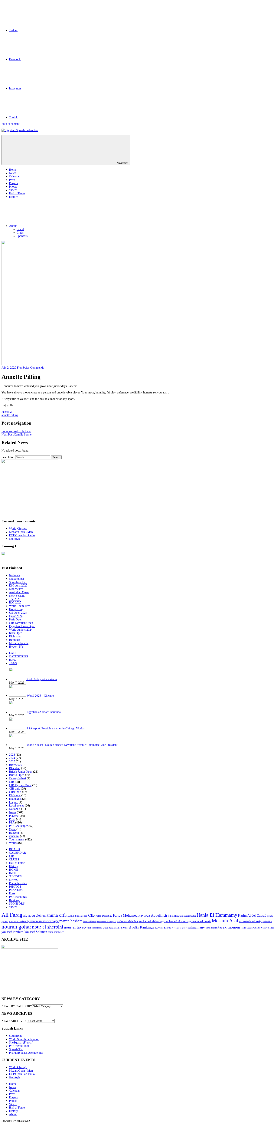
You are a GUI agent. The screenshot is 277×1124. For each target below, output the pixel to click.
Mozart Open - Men (21, 532)
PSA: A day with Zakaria (42, 679)
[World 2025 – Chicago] (18, 695)
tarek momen (229, 927)
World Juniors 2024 (20, 629)
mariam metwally (19, 921)
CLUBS (14, 859)
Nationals (14, 575)
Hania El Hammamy (217, 915)
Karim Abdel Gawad (252, 915)
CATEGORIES (18, 656)
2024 (12, 758)
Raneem (14, 832)
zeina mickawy (56, 932)
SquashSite (15, 1035)
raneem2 (7, 411)
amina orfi (56, 915)
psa (105, 927)
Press (12, 179)
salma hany (196, 927)
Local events (16, 805)
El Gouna (15, 795)
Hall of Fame (17, 193)
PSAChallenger (18, 825)
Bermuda (14, 639)
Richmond (15, 636)
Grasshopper (16, 578)
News (12, 173)
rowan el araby (180, 928)
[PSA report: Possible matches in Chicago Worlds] (18, 728)
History (13, 196)
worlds (256, 927)
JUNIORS (15, 876)
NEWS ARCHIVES (14, 1020)
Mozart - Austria (18, 643)
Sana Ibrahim (211, 928)
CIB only (14, 788)
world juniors (247, 928)
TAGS (13, 663)
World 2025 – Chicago (40, 695)
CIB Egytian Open (20, 785)
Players (13, 183)
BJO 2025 (15, 602)
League (13, 802)
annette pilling (10, 415)
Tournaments (16, 839)
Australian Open (19, 592)
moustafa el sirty (250, 921)
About (13, 225)
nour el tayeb (75, 927)
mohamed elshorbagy (152, 921)
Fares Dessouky (104, 915)
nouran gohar (16, 927)
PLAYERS (16, 890)
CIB (11, 781)
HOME (13, 869)
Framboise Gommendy (30, 367)
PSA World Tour (19, 1045)
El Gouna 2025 (18, 585)
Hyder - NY (16, 646)
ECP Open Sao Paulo (22, 535)
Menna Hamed (89, 921)
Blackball (14, 768)
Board (20, 229)
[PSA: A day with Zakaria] (18, 679)
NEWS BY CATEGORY (17, 1006)
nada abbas (267, 921)
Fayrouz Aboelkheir (152, 915)
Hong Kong (16, 609)
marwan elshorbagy (44, 921)
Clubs (20, 232)
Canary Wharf (17, 778)
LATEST (14, 653)
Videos (13, 190)
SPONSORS (17, 903)
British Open (16, 775)
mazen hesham (71, 921)
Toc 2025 (14, 599)
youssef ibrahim (12, 932)
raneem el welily (129, 927)
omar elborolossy (94, 928)
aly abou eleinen (34, 915)
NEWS (13, 879)
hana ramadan (190, 916)
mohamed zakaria (201, 921)
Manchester (16, 588)
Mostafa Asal (225, 920)
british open (81, 916)
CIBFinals (15, 792)
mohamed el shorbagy (178, 921)
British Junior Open (20, 771)
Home (12, 169)
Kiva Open (15, 633)
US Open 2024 (18, 612)
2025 (12, 761)
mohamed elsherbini (127, 921)
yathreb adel (267, 927)
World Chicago (18, 528)
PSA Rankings (18, 896)
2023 (12, 754)
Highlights (15, 798)
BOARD (14, 849)
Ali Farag (12, 915)
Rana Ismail (114, 928)
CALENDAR (17, 852)
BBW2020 (15, 764)
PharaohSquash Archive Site (26, 1052)
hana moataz (175, 915)
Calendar (14, 176)
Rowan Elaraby (164, 927)
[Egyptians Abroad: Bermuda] (18, 712)
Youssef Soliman (35, 932)
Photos (13, 186)
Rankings (14, 900)
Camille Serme (16, 434)
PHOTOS (15, 886)
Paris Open (15, 619)
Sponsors (22, 236)
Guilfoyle (14, 538)
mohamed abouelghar (106, 922)
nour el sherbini (47, 927)
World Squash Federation (24, 1039)
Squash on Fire (18, 582)
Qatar (12, 829)
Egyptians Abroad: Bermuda (44, 712)
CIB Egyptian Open (21, 622)
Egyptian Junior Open (22, 626)
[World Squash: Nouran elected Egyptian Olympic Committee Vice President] (18, 744)
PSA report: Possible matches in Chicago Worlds (56, 728)
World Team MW (19, 605)
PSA (12, 822)
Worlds (13, 842)
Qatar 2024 (15, 616)
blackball (70, 916)
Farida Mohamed (125, 915)
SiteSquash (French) (21, 1042)
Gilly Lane (16, 431)
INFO (12, 659)
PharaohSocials (18, 883)
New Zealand (17, 595)
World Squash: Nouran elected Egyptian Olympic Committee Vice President (72, 744)
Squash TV (16, 1049)
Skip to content (10, 123)
